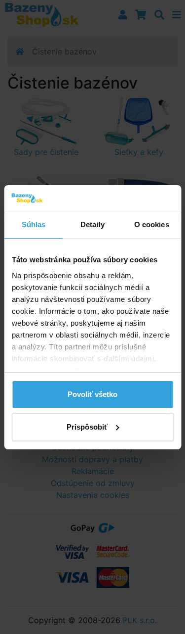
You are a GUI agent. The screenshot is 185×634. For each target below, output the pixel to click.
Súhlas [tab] (34, 224)
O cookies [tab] (151, 224)
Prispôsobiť (87, 427)
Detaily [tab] (92, 224)
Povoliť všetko (92, 394)
